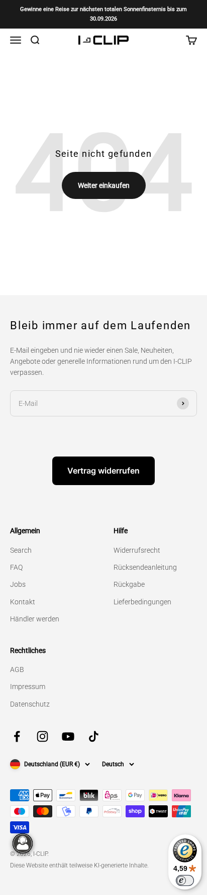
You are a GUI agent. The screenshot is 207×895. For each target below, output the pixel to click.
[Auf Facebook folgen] (17, 736)
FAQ (16, 567)
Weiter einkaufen (104, 185)
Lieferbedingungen (142, 602)
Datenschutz (30, 704)
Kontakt (22, 602)
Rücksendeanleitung (145, 567)
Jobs (18, 584)
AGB (17, 669)
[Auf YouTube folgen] (68, 736)
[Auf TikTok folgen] (93, 736)
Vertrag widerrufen (103, 471)
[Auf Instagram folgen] (42, 736)
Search (21, 550)
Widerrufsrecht (137, 550)
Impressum (27, 687)
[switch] (185, 880)
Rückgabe (129, 584)
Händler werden (34, 619)
